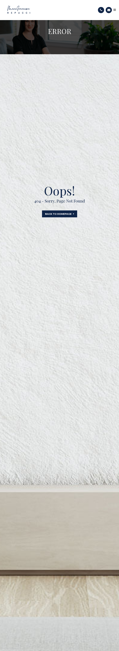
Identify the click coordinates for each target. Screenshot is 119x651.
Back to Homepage (58, 213)
